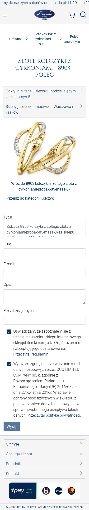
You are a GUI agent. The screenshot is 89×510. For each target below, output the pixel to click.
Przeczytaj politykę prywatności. (54, 415)
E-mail (9, 264)
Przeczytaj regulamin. (31, 354)
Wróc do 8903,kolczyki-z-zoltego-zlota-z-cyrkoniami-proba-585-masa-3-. (44, 186)
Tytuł (8, 217)
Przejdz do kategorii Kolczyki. (31, 198)
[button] (44, 94)
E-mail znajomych (19, 310)
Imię (7, 243)
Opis (7, 284)
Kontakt (12, 473)
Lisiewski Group (36, 507)
